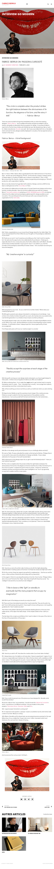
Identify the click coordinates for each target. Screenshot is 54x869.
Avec (3, 852)
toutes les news (47, 814)
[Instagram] (51, 4)
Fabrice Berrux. (12, 123)
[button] (27, 4)
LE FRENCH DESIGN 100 (34, 833)
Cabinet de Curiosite (41, 702)
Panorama (10, 706)
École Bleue (22, 186)
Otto (31, 706)
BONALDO (7, 12)
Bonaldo (18, 129)
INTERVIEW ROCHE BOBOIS (9, 833)
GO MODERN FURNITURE (11, 65)
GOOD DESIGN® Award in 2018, (35, 192)
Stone (15, 706)
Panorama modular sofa (13, 192)
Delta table (16, 198)
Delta (25, 706)
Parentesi (20, 706)
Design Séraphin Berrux (48, 863)
